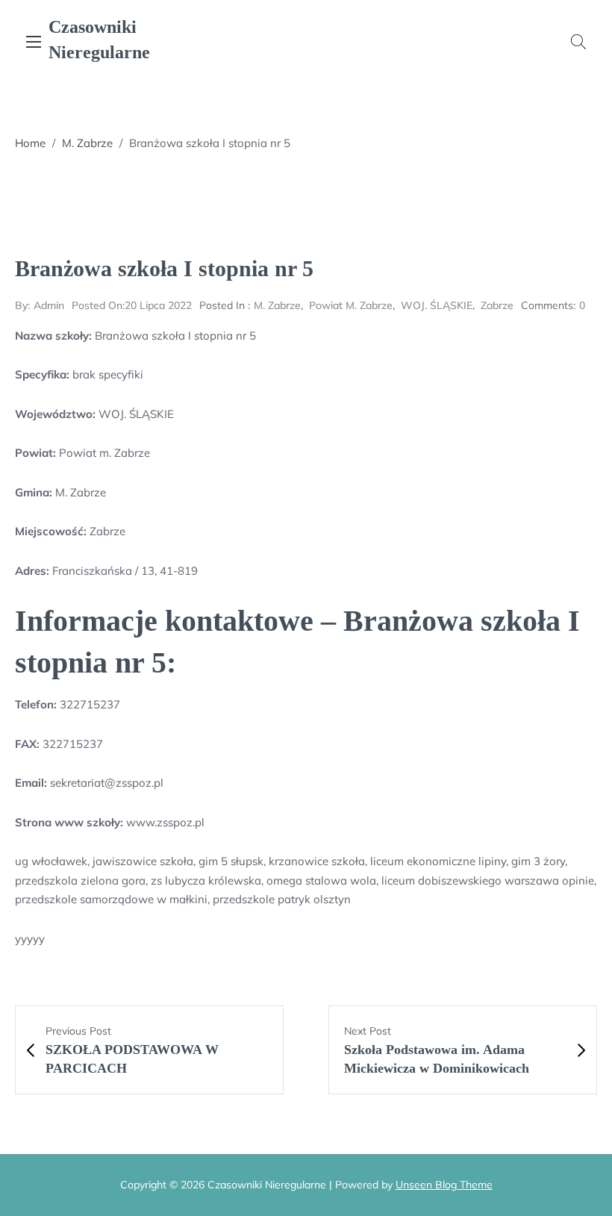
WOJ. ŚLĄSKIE (436, 305)
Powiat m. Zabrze (351, 305)
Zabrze (497, 305)
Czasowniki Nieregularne (99, 39)
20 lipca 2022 (132, 305)
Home (30, 143)
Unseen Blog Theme (444, 1184)
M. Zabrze (87, 143)
